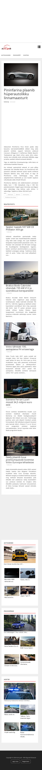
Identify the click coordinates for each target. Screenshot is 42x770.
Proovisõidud (9, 611)
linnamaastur (26, 194)
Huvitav (26, 55)
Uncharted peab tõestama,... (25, 663)
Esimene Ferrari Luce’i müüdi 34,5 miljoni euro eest (19, 402)
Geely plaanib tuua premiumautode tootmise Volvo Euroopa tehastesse (20, 460)
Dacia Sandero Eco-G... (11, 646)
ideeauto (18, 194)
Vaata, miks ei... (25, 580)
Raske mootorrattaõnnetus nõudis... (27, 735)
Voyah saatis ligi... (10, 732)
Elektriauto (10, 194)
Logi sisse (15, 761)
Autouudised (6, 55)
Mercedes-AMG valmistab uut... (9, 580)
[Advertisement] (21, 21)
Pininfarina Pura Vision (10, 197)
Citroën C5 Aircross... (11, 666)
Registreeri (25, 761)
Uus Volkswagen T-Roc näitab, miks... (16, 632)
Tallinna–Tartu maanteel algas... (25, 717)
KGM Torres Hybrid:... (27, 648)
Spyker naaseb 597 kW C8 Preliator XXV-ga (20, 228)
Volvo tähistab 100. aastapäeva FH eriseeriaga (20, 348)
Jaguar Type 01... (25, 596)
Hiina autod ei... (9, 597)
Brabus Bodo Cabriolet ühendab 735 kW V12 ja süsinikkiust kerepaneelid (19, 288)
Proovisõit (17, 55)
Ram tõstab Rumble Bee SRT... (14, 564)
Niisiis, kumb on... (9, 714)
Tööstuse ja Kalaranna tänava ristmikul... (17, 701)
